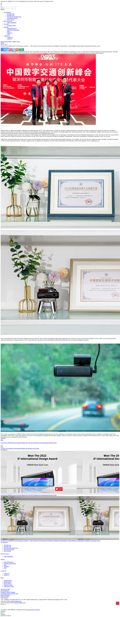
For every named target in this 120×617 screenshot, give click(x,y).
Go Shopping (7, 12)
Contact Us (7, 36)
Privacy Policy (7, 583)
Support (6, 27)
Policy (2, 577)
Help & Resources (12, 28)
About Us (9, 38)
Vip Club (6, 24)
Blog (8, 31)
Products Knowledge (33, 448)
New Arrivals (10, 19)
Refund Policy (7, 582)
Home (2, 41)
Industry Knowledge (14, 448)
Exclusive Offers (11, 25)
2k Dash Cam (10, 13)
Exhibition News (24, 448)
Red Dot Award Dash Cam (14, 16)
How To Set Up (8, 21)
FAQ (8, 34)
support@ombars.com (19, 602)
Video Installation (11, 22)
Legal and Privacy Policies (33, 609)
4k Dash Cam (10, 15)
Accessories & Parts (12, 18)
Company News (15, 41)
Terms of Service (8, 585)
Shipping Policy (8, 580)
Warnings (9, 33)
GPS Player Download (13, 30)
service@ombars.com (15, 601)
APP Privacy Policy (9, 586)
